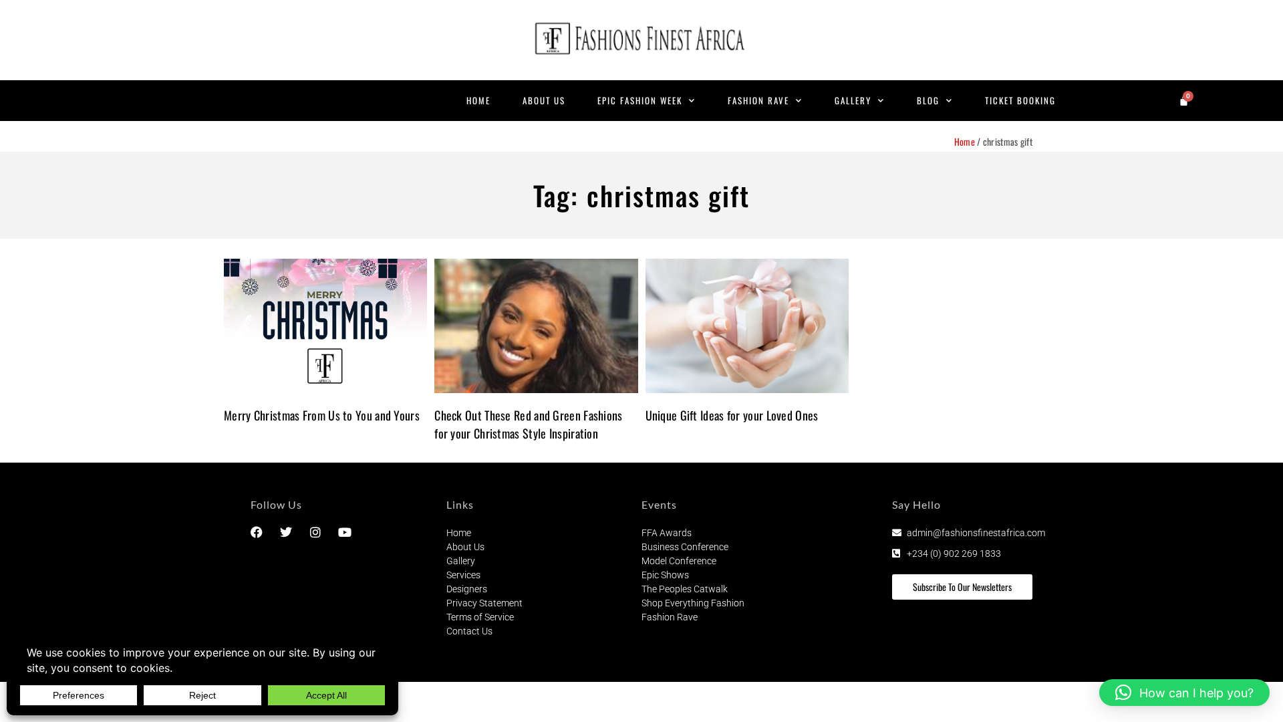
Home (478, 100)
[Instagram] (315, 532)
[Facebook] (257, 532)
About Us (544, 100)
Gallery (853, 100)
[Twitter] (286, 532)
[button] (1184, 692)
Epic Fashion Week (639, 100)
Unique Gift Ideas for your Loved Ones (732, 415)
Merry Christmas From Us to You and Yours (322, 415)
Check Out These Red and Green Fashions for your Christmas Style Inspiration (528, 424)
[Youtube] (345, 532)
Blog (928, 100)
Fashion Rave (758, 100)
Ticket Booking (1020, 100)
